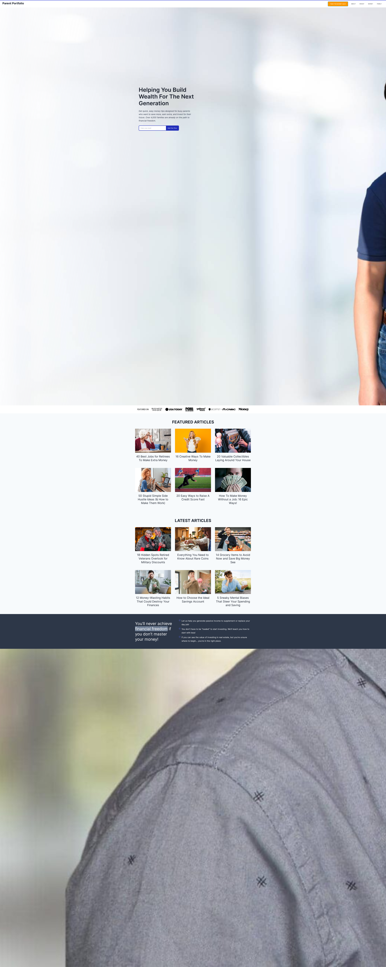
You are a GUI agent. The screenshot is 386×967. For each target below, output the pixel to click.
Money (370, 4)
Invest (362, 4)
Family (379, 4)
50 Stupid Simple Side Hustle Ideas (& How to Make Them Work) (153, 499)
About (353, 4)
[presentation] (153, 441)
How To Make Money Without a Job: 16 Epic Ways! (233, 499)
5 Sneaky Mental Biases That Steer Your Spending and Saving (233, 601)
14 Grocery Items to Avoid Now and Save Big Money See (233, 558)
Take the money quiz (338, 4)
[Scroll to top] (380, 958)
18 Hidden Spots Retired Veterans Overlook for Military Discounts (153, 558)
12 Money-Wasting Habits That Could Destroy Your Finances (153, 601)
